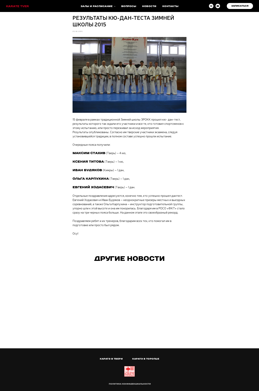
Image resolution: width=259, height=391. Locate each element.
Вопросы (128, 6)
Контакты (170, 6)
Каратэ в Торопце (145, 359)
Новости (149, 6)
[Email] (218, 6)
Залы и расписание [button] (97, 6)
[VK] (211, 6)
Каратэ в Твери (111, 359)
